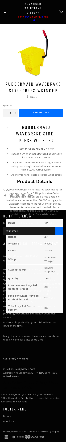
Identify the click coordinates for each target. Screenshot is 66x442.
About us (8, 421)
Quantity (7, 105)
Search (7, 416)
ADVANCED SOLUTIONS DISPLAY (33, 8)
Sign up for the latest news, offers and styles (28, 223)
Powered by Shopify (50, 431)
